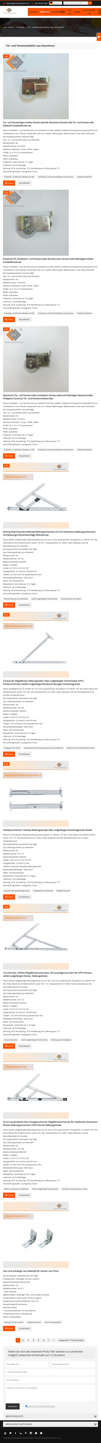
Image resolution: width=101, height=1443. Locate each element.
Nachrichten (58, 12)
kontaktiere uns (89, 12)
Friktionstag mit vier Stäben (71, 599)
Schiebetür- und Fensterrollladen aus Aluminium (55, 177)
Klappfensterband (63, 891)
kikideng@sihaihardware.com (17, 3)
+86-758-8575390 (40, 3)
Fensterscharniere (10, 1040)
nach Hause (8, 27)
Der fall (70, 12)
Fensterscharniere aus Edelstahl (16, 599)
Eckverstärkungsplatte (53, 1322)
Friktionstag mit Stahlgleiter (61, 1040)
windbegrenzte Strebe (12, 748)
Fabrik (77, 12)
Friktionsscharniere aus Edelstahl (16, 1189)
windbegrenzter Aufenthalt (43, 891)
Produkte (45, 12)
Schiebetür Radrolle (84, 177)
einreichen (12, 1406)
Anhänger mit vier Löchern (14, 1322)
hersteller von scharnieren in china (74, 1189)
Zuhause (33, 12)
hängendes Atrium (34, 1322)
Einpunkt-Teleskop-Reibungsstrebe (16, 891)
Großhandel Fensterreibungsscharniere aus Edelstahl (43, 748)
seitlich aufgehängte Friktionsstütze (44, 599)
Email (9, 182)
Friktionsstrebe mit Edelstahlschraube (81, 748)
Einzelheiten (24, 183)
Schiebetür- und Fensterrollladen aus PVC (19, 177)
